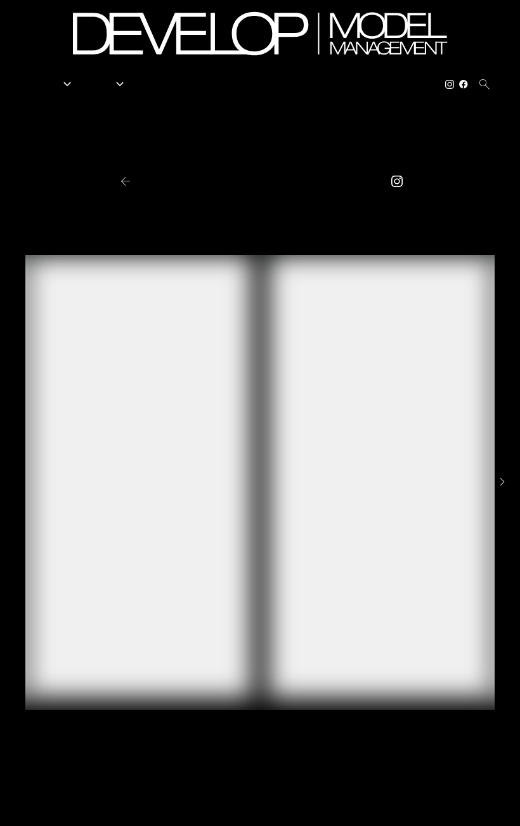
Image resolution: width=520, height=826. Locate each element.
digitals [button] (267, 182)
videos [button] (319, 182)
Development (240, 84)
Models (52, 84)
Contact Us (411, 84)
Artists (151, 84)
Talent (105, 84)
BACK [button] (148, 181)
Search (189, 84)
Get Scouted (303, 84)
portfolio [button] (207, 182)
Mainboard (433, 806)
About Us (358, 84)
